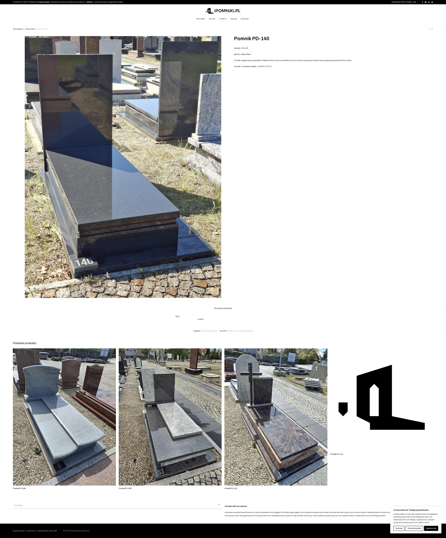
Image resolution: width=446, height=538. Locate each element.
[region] (415, 519)
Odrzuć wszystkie (414, 528)
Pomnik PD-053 (125, 488)
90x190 (230, 331)
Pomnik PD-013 (230, 488)
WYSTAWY (201, 19)
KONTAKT (245, 19)
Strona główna (18, 29)
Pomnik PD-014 (336, 454)
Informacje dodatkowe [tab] (223, 308)
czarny (241, 331)
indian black (248, 331)
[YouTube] (432, 2)
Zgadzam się (431, 528)
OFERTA (223, 19)
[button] (219, 504)
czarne (236, 331)
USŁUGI (233, 19)
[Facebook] (422, 2)
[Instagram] (425, 2)
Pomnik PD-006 (19, 488)
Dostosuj (399, 528)
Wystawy (214, 331)
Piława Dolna (30, 29)
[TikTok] (429, 2)
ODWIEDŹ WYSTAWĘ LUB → (405, 2)
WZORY (212, 19)
